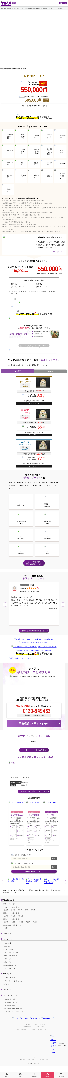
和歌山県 (20, 916)
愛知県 (6, 910)
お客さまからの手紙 (34, 791)
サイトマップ (34, 1057)
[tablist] (34, 371)
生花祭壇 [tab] (50, 371)
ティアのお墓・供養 (9, 999)
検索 (54, 859)
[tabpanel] (34, 420)
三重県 (20, 910)
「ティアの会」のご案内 (10, 952)
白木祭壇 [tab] (18, 371)
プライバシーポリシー (42, 1059)
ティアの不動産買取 (9, 1005)
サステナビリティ (48, 1029)
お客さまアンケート (34, 631)
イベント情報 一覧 (9, 968)
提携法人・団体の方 (20, 1029)
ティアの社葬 (28, 1024)
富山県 (33, 910)
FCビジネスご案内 (39, 1026)
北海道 (6, 928)
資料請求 (6, 984)
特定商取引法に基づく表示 (27, 1059)
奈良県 (13, 916)
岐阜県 (13, 910)
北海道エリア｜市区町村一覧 (12, 925)
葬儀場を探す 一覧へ (33, 871)
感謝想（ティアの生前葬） (41, 1024)
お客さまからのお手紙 (10, 955)
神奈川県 (20, 922)
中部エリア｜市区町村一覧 (11, 907)
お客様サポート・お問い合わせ (12, 981)
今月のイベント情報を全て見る (34, 750)
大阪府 (6, 916)
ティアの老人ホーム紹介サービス (13, 1012)
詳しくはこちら (57, 252)
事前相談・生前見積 (9, 977)
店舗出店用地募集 (27, 1026)
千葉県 (28, 922)
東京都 (6, 922)
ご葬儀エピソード (8, 959)
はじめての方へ (8, 949)
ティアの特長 (7, 943)
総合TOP (62, 3)
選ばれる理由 (7, 946)
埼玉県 (13, 922)
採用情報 (40, 1029)
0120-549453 (36, 710)
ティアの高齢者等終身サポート (12, 1008)
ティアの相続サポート (10, 1002)
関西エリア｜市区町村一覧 (11, 913)
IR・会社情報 (31, 1029)
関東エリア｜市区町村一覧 (11, 919)
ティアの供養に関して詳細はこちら (34, 563)
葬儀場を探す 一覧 (9, 904)
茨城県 (35, 922)
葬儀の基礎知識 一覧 (9, 965)
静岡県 (27, 910)
